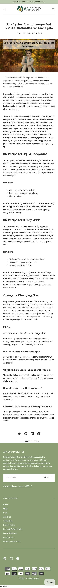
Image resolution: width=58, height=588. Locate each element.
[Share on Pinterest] (26, 434)
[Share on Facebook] (39, 434)
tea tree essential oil (26, 190)
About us (7, 517)
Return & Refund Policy (12, 529)
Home (5, 504)
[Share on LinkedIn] (32, 434)
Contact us (7, 521)
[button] (4, 8)
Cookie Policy (8, 537)
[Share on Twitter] (19, 434)
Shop (5, 509)
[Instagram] (11, 559)
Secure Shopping (10, 533)
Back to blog (32, 441)
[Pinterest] (5, 559)
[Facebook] (18, 559)
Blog (5, 513)
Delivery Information (11, 541)
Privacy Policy (9, 525)
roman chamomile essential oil (31, 259)
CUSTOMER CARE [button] (10, 498)
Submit (47, 478)
